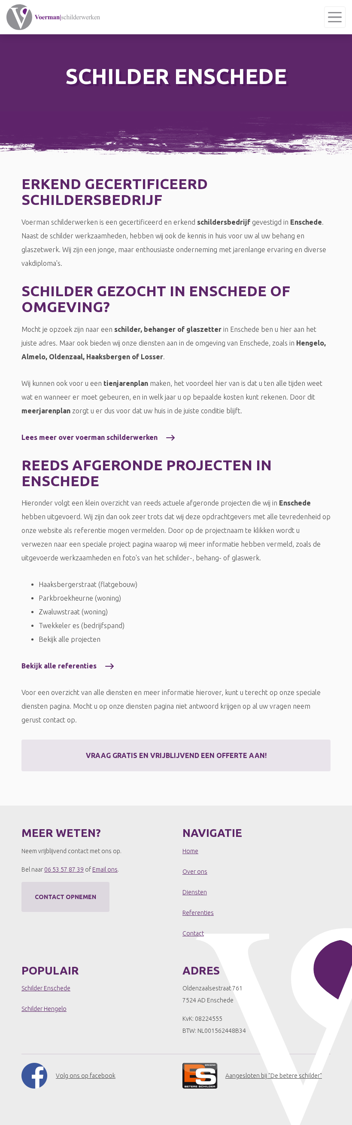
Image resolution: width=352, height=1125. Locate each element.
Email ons (105, 869)
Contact (193, 933)
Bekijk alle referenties (59, 666)
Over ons (194, 871)
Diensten (194, 892)
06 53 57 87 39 (64, 869)
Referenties (198, 912)
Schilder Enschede (45, 988)
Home (190, 851)
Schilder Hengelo (44, 1008)
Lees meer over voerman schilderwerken (89, 437)
